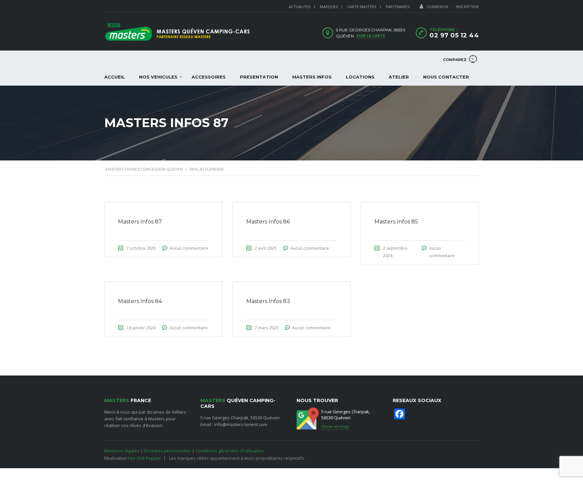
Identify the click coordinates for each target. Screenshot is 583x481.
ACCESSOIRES (209, 77)
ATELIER (399, 77)
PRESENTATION (259, 77)
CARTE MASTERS (361, 6)
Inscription (467, 6)
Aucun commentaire (189, 248)
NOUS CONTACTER (446, 77)
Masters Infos (312, 77)
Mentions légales (121, 451)
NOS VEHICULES (158, 77)
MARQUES (329, 6)
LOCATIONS (360, 77)
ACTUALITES (299, 6)
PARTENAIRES (398, 6)
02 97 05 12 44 (454, 35)
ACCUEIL (114, 77)
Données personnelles (167, 451)
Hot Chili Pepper (144, 458)
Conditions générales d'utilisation (229, 451)
